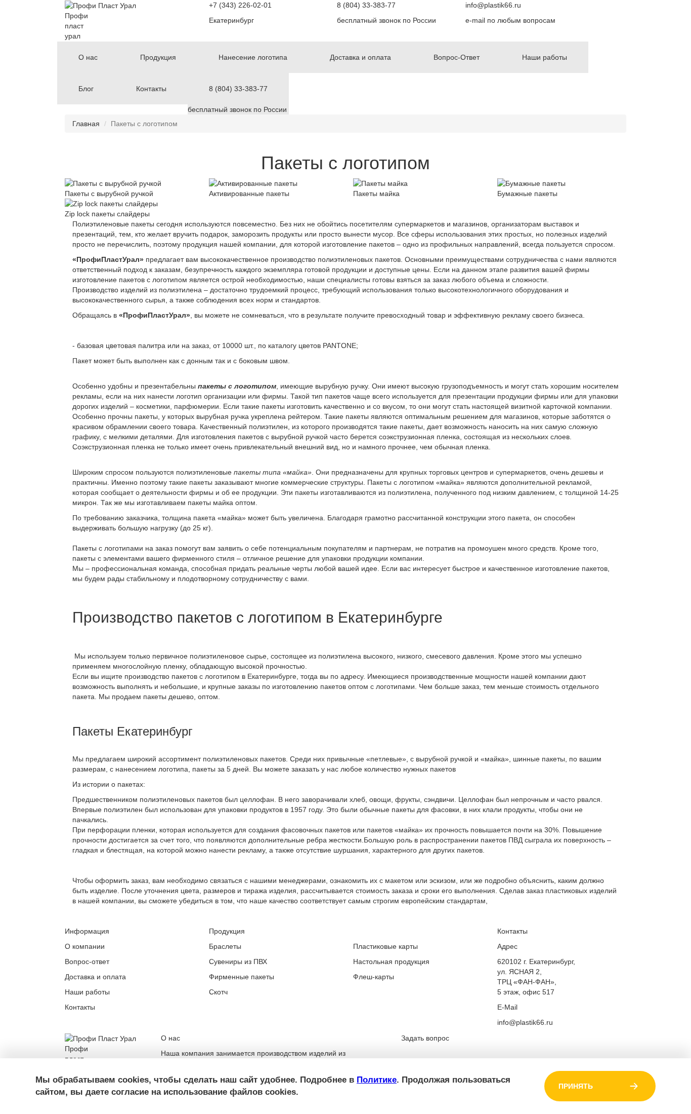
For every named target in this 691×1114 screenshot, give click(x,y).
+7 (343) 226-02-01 (240, 5)
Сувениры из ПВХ (238, 961)
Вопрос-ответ (87, 961)
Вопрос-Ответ (457, 57)
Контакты (151, 89)
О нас (88, 57)
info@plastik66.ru (493, 5)
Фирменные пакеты (241, 977)
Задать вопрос (425, 1038)
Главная (86, 124)
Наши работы (544, 57)
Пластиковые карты (385, 946)
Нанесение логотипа (253, 57)
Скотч (218, 992)
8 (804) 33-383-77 (366, 5)
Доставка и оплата (360, 57)
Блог (86, 89)
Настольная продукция (391, 961)
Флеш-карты (373, 977)
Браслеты (225, 946)
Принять (575, 1086)
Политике (377, 1080)
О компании (85, 946)
